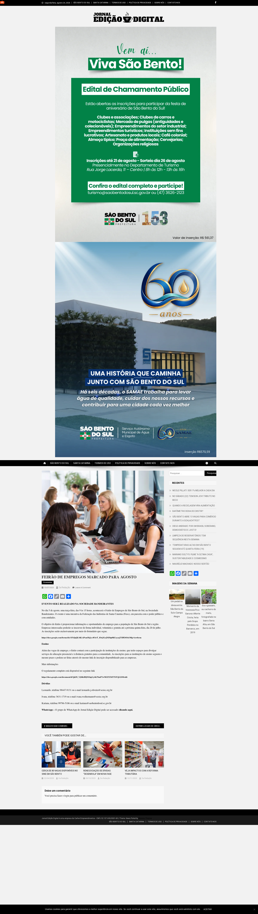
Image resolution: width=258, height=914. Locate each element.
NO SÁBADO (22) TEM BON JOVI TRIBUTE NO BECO (193, 498)
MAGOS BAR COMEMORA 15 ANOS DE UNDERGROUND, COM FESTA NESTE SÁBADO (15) (59, 726)
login (66, 795)
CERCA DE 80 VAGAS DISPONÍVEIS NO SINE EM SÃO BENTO (60, 772)
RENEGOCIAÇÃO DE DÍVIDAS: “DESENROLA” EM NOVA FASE (97, 772)
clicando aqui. (126, 709)
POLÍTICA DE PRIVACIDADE (140, 3)
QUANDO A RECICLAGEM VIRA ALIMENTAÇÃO (193, 505)
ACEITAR (208, 909)
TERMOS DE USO (119, 3)
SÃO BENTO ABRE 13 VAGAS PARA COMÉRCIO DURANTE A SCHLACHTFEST (194, 518)
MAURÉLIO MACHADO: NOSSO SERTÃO (190, 564)
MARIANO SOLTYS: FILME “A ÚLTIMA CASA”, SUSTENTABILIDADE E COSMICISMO (192, 556)
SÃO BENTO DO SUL (81, 3)
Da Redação (64, 587)
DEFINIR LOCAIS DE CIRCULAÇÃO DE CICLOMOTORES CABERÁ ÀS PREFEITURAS (150, 726)
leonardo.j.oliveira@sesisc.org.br (97, 689)
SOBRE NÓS (159, 3)
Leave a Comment (83, 587)
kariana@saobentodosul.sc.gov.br (95, 703)
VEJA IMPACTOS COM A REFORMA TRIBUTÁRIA (141, 772)
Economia (47, 582)
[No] (254, 909)
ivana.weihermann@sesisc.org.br (92, 696)
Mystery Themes (145, 818)
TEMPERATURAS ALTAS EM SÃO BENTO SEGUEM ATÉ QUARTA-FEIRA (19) (191, 547)
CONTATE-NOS (173, 3)
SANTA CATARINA (100, 3)
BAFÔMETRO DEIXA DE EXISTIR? (187, 511)
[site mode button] (208, 463)
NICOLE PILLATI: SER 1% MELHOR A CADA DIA (193, 490)
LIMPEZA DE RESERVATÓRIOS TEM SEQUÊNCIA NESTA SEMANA (189, 537)
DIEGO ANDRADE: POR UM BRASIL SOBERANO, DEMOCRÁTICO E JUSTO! (194, 528)
